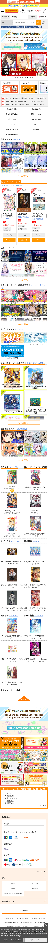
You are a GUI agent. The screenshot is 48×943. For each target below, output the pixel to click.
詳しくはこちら (41, 871)
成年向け (14, 17)
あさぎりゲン (22, 229)
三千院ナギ (7, 230)
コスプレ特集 (36, 119)
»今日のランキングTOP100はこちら (15, 185)
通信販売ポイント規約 (39, 918)
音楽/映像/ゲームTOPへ (36, 363)
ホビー (36, 124)
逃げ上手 (10, 800)
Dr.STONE (21, 226)
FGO (39, 27)
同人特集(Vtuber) (12, 114)
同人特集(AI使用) (12, 134)
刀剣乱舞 (10, 795)
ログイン (38, 11)
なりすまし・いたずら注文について (34, 927)
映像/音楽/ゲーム (12, 129)
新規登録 (30, 11)
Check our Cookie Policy (12, 940)
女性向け (43, 17)
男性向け (33, 17)
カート (11, 240)
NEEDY (9, 793)
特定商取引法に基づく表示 (13, 927)
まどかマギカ (12, 798)
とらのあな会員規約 (24, 918)
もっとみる (42, 805)
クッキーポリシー (41, 922)
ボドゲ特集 (12, 119)
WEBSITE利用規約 (9, 918)
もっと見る (13, 467)
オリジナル (7, 228)
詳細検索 (43, 22)
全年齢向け (5, 17)
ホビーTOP (19, 329)
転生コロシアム (30, 27)
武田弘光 (10, 803)
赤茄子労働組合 (23, 217)
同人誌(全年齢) (12, 109)
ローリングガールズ (8, 27)
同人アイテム (36, 114)
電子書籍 (36, 129)
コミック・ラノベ (12, 124)
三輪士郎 (20, 27)
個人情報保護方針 (27, 922)
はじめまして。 (8, 218)
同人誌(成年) (36, 109)
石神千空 (35, 231)
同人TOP (16, 139)
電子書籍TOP (22, 429)
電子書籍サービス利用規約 (11, 922)
